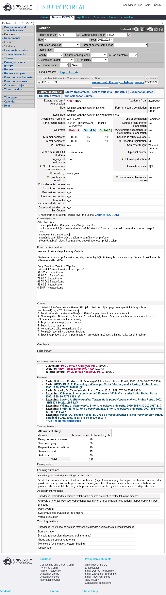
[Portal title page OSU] (68, 7)
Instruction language (49, 44)
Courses (9, 34)
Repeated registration (134, 140)
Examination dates (16, 50)
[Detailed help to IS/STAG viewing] (161, 29)
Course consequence (77, 54)
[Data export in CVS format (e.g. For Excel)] (150, 29)
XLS (117, 214)
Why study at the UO (96, 564)
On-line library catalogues (64, 420)
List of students (102, 91)
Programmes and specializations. (15, 29)
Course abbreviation (93, 34)
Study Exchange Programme (101, 573)
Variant (153, 78)
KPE (69, 100)
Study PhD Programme (97, 576)
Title (40, 39)
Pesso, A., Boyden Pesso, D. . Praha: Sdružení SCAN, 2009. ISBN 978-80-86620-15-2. (104, 416)
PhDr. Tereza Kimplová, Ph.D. (79, 365)
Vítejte (44, 17)
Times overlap (13, 89)
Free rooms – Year (15, 81)
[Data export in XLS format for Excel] (142, 29)
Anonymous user (132, 5)
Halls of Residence (50, 570)
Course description (51, 91)
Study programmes (77, 91)
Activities (44, 344)
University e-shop (49, 576)
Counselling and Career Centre (57, 564)
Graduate (99, 17)
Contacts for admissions (98, 582)
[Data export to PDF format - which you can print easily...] (135, 29)
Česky (157, 5)
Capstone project (15, 85)
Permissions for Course (78, 95)
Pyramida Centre (49, 567)
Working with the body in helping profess (118, 82)
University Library (49, 573)
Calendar (9, 101)
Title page (10, 97)
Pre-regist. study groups (14, 64)
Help (7, 105)
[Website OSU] (20, 7)
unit (47, 34)
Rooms (8, 69)
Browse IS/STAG (62, 17)
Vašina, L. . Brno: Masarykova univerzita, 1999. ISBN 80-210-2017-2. (109, 405)
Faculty (42, 54)
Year (93, 39)
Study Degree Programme (99, 570)
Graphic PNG (103, 214)
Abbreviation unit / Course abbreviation (67, 78)
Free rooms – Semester (18, 77)
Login (147, 5)
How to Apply (92, 579)
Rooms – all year (14, 73)
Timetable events (15, 54)
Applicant (83, 17)
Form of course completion (97, 44)
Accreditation (45, 49)
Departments (12, 38)
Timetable (121, 91)
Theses (8, 58)
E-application (92, 567)
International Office (50, 579)
